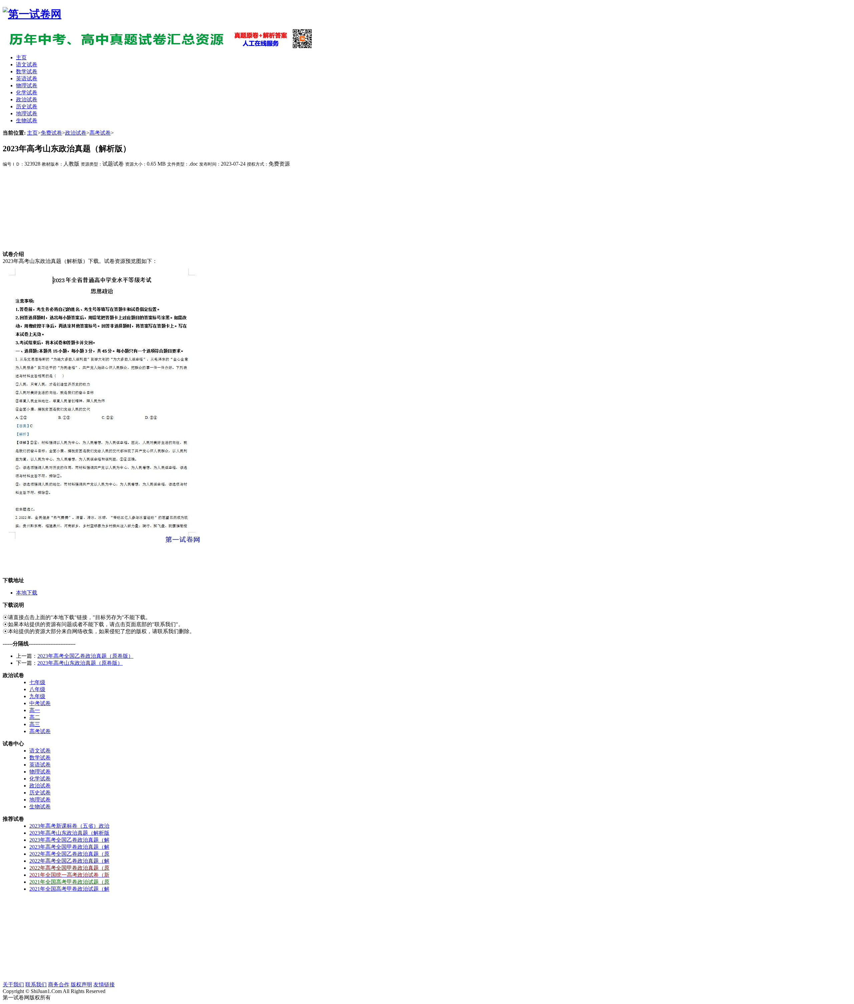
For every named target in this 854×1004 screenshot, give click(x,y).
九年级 (37, 696)
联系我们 (36, 984)
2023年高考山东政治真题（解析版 (69, 833)
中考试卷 (40, 703)
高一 (34, 710)
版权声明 (81, 984)
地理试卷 (40, 799)
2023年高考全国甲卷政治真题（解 (69, 847)
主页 (32, 133)
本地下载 (26, 592)
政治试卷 (75, 133)
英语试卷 (40, 764)
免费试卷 (51, 133)
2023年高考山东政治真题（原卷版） (80, 663)
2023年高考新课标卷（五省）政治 (69, 826)
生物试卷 (40, 806)
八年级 (37, 689)
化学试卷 (40, 778)
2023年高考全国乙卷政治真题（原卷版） (85, 656)
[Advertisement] (53, 209)
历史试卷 (40, 792)
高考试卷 (100, 133)
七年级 (37, 682)
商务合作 (58, 984)
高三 (34, 724)
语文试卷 (40, 750)
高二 (34, 717)
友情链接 (104, 984)
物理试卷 (40, 771)
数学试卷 (40, 757)
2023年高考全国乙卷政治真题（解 (69, 840)
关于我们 (13, 984)
